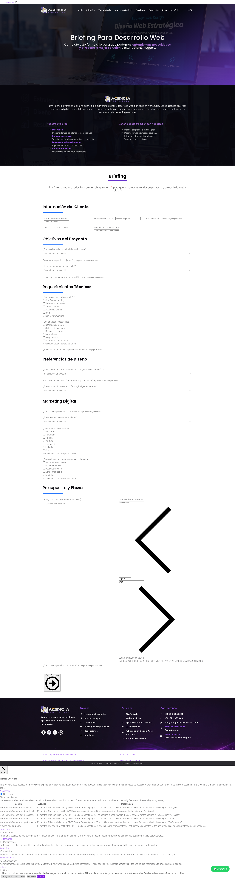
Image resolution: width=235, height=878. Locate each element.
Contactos (154, 10)
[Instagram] (49, 732)
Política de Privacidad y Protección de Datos (64, 760)
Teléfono (48, 227)
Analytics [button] (4, 848)
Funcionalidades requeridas (56, 322)
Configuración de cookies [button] (13, 876)
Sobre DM (90, 10)
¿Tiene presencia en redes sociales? (60, 417)
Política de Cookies (128, 754)
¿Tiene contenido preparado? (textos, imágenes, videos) (70, 386)
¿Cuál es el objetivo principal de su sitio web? (65, 249)
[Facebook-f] (43, 732)
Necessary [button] (5, 791)
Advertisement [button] (7, 857)
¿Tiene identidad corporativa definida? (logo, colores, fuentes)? (73, 369)
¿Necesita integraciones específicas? (60, 349)
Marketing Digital (123, 10)
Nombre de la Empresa (55, 218)
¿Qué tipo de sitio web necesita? (59, 297)
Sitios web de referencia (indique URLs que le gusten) (68, 380)
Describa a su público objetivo (58, 260)
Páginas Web (104, 10)
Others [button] (3, 867)
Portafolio (174, 10)
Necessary (8, 794)
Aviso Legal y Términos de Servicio (59, 754)
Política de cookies (175, 873)
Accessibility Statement (130, 760)
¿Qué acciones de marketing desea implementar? (66, 459)
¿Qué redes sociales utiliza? (56, 428)
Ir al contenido (7, 2)
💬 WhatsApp (220, 869)
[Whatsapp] (55, 732)
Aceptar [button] (41, 876)
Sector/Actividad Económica (108, 227)
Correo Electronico (153, 218)
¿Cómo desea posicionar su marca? (60, 411)
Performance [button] (6, 839)
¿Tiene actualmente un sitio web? (59, 266)
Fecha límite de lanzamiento (133, 499)
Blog (164, 10)
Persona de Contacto (104, 218)
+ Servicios (139, 10)
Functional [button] (5, 829)
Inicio (80, 10)
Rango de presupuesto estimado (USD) (63, 499)
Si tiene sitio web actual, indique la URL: (62, 277)
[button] (105, 10)
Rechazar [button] (31, 876)
